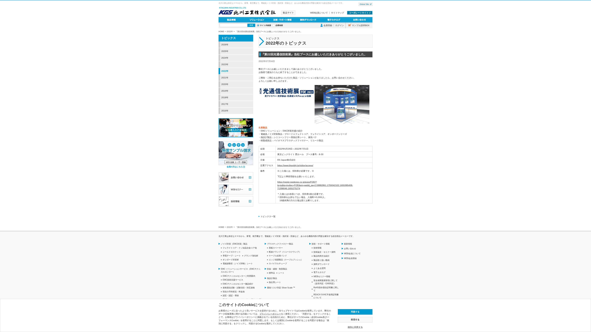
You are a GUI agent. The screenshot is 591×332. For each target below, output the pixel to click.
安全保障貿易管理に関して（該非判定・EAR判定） (326, 282)
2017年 (224, 104)
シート (281, 273)
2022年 (224, 71)
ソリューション (257, 19)
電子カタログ (334, 19)
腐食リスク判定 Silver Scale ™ (281, 288)
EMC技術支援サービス (233, 280)
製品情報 (231, 19)
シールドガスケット (232, 252)
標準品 (272, 273)
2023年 (224, 64)
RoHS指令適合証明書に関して (326, 289)
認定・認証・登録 (231, 295)
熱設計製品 (272, 278)
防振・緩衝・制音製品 (277, 269)
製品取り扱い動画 (322, 260)
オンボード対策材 (231, 260)
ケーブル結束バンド (278, 256)
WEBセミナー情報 (322, 276)
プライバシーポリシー (270, 314)
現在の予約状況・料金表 (234, 291)
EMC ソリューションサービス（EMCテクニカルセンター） (240, 270)
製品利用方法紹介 (322, 256)
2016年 (224, 110)
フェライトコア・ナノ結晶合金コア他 (240, 248)
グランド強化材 (251, 256)
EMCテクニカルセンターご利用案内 (239, 276)
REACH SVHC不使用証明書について (326, 296)
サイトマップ (337, 13)
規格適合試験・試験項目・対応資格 (239, 288)
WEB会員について (319, 13)
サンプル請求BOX (360, 25)
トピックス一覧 (267, 216)
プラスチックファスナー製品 (280, 244)
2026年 (224, 44)
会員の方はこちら (235, 167)
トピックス (228, 38)
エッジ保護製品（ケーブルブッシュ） (286, 260)
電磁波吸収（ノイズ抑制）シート (238, 263)
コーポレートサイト (358, 13)
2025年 (224, 51)
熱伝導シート (275, 282)
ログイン (339, 25)
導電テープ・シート (232, 256)
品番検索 (279, 25)
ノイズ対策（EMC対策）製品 (234, 244)
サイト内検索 (265, 25)
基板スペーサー (276, 248)
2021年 (224, 77)
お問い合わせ (359, 19)
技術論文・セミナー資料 (325, 252)
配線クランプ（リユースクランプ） (285, 252)
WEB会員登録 (350, 258)
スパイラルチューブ (278, 263)
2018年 (224, 97)
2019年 (224, 91)
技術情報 (318, 248)
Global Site (364, 4)
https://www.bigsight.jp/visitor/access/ (295, 165)
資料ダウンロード (308, 19)
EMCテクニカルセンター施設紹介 (238, 284)
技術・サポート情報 (283, 19)
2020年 (224, 84)
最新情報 (348, 244)
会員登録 (328, 25)
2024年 (224, 58)
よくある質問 (320, 268)
